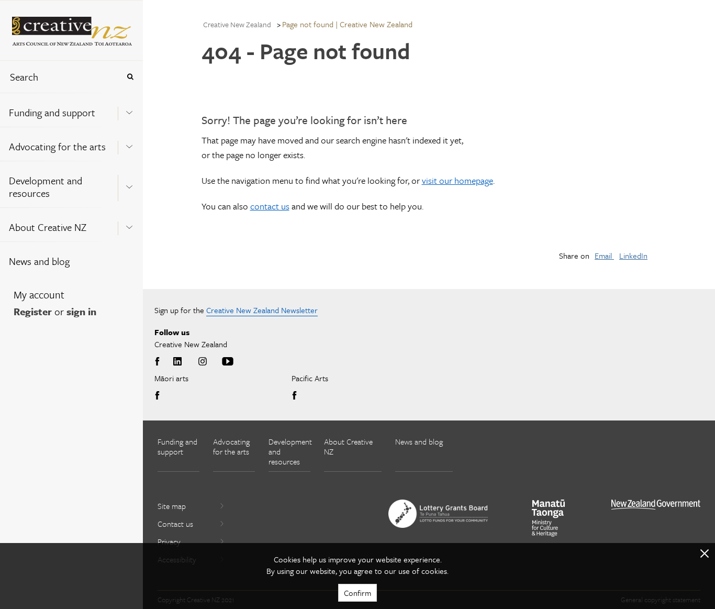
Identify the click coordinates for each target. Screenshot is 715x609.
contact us (269, 206)
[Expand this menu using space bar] (129, 109)
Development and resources (45, 186)
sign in (81, 311)
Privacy (169, 541)
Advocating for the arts (57, 146)
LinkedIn (633, 255)
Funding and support (52, 112)
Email (604, 255)
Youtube (227, 361)
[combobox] (59, 77)
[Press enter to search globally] (130, 77)
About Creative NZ (47, 227)
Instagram (202, 361)
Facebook (159, 361)
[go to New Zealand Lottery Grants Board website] (438, 514)
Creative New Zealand (237, 24)
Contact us (175, 523)
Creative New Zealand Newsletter (262, 310)
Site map (172, 506)
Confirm (357, 593)
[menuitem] (71, 110)
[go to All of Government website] (655, 505)
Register (33, 311)
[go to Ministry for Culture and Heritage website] (548, 518)
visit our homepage (457, 180)
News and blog (39, 261)
